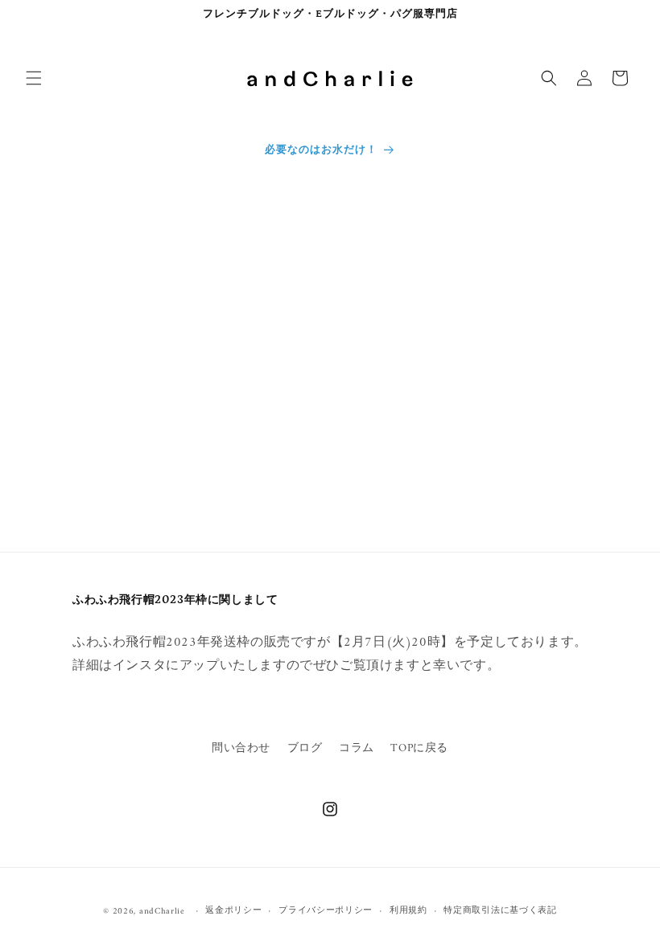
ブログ (305, 748)
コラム (356, 748)
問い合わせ (241, 748)
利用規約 (408, 911)
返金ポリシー (233, 911)
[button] (34, 78)
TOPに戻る (419, 748)
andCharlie (162, 911)
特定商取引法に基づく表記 (499, 911)
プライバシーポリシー (325, 911)
